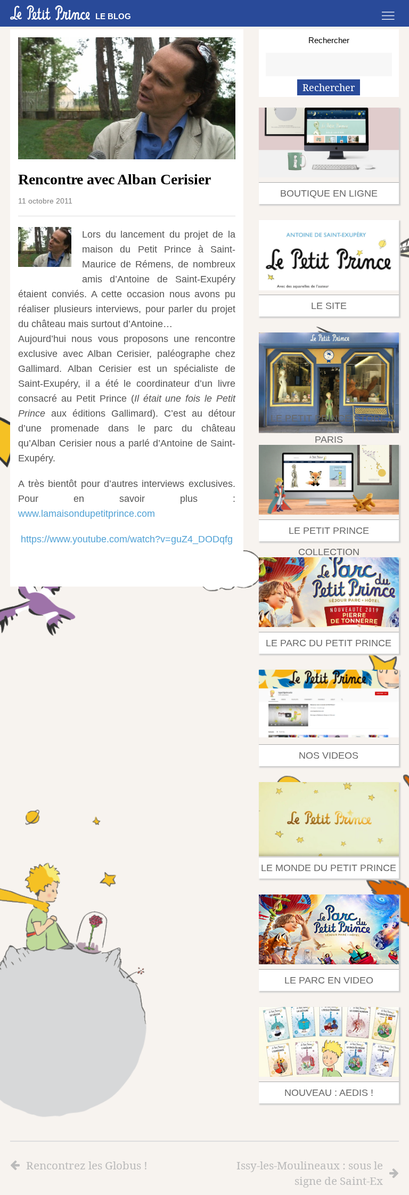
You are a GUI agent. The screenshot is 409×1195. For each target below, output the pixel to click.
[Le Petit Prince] (50, 12)
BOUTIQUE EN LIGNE (329, 193)
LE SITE (329, 305)
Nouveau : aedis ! (328, 1092)
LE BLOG (113, 16)
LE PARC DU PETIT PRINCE (328, 643)
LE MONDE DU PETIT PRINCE (328, 868)
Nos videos (328, 755)
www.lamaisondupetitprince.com (86, 513)
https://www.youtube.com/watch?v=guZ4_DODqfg (127, 539)
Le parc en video (328, 980)
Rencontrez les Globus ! (87, 1165)
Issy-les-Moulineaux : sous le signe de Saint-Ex (309, 1173)
